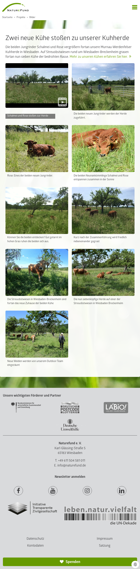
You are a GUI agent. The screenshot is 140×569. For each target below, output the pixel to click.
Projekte (21, 17)
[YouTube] (52, 491)
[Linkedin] (121, 491)
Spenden (72, 562)
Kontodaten (35, 546)
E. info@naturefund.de (70, 465)
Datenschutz (35, 539)
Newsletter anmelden (70, 477)
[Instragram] (87, 491)
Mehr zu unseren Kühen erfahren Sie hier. (99, 57)
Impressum (105, 539)
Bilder (32, 17)
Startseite (7, 17)
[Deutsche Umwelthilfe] (70, 430)
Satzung (104, 546)
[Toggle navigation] (135, 7)
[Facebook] (18, 491)
